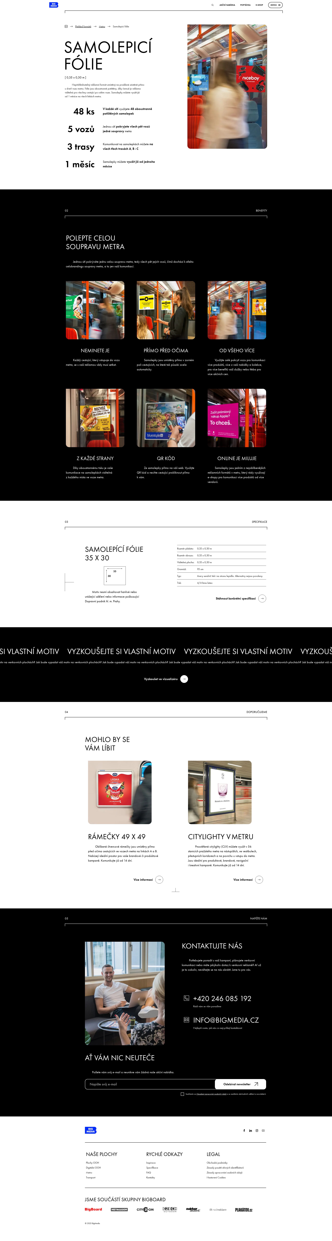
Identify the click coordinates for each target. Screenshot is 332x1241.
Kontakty (150, 1177)
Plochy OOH (92, 1162)
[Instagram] (257, 1130)
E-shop (259, 5)
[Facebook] (244, 1130)
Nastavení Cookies (216, 1177)
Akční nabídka (227, 5)
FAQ (148, 1172)
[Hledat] (212, 5)
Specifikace (152, 1167)
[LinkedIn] (250, 1130)
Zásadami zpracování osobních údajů (211, 1094)
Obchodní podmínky (217, 1162)
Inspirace (151, 1162)
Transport (90, 1177)
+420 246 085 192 (222, 998)
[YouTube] (263, 1130)
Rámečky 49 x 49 (117, 836)
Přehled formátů (83, 26)
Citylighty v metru (220, 836)
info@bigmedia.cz (226, 1020)
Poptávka (245, 5)
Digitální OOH (93, 1167)
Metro (102, 26)
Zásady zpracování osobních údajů (224, 1172)
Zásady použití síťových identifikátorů (225, 1167)
